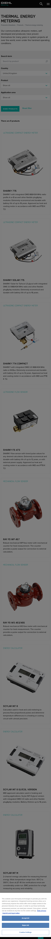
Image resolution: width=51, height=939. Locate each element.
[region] (25, 915)
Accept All (25, 918)
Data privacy (41, 911)
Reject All (25, 925)
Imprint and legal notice (11, 913)
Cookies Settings (25, 932)
